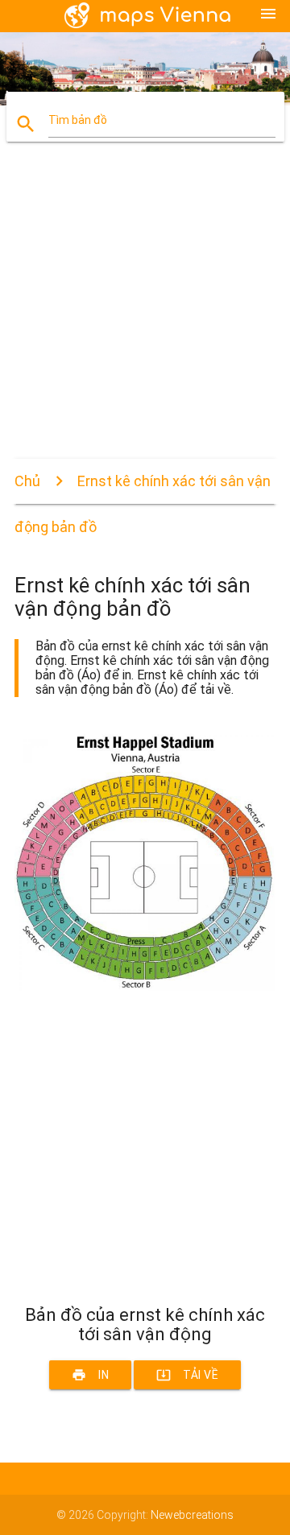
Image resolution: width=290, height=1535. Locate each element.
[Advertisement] (145, 314)
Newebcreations (192, 1514)
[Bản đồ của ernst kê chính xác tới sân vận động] (145, 986)
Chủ (27, 480)
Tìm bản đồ (77, 119)
